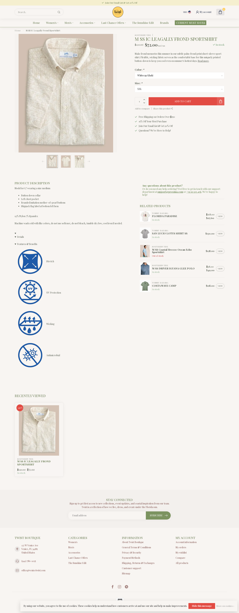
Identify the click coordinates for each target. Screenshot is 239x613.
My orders (181, 547)
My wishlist (181, 552)
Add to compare (142, 108)
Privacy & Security (131, 552)
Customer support (131, 568)
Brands (164, 22)
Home (36, 22)
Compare (180, 557)
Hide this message (202, 605)
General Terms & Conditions (136, 547)
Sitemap (126, 573)
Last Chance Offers (112, 22)
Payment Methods (131, 557)
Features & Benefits (27, 244)
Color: (139, 69)
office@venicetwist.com (33, 570)
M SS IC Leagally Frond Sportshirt (43, 30)
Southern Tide (143, 35)
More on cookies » (225, 606)
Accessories (86, 22)
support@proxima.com (170, 191)
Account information (186, 542)
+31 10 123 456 (193, 191)
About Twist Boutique (133, 542)
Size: (138, 83)
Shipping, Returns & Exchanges (138, 563)
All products (182, 563)
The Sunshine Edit (143, 22)
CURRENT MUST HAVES (190, 22)
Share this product (162, 108)
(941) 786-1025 (28, 561)
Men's (68, 22)
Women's (51, 22)
